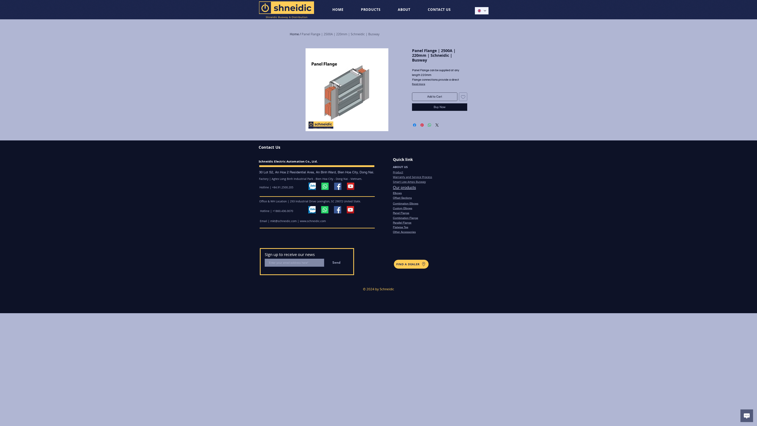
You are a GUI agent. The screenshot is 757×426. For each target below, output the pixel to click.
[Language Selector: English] (482, 10)
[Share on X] (437, 125)
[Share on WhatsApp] (429, 125)
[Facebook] (337, 186)
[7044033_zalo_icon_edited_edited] (312, 186)
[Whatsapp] (325, 186)
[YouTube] (350, 186)
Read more (418, 84)
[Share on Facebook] (414, 125)
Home (294, 34)
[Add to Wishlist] (463, 96)
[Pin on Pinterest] (422, 125)
